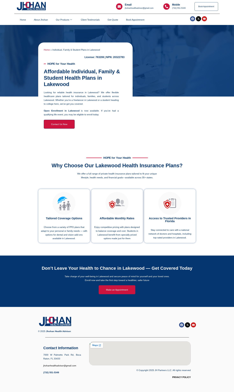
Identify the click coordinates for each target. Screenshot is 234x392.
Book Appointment (135, 19)
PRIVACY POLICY (181, 377)
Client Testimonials (90, 19)
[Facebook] (181, 324)
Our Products (62, 19)
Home (23, 19)
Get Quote (113, 19)
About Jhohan (41, 19)
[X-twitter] (187, 324)
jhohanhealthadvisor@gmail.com (59, 365)
